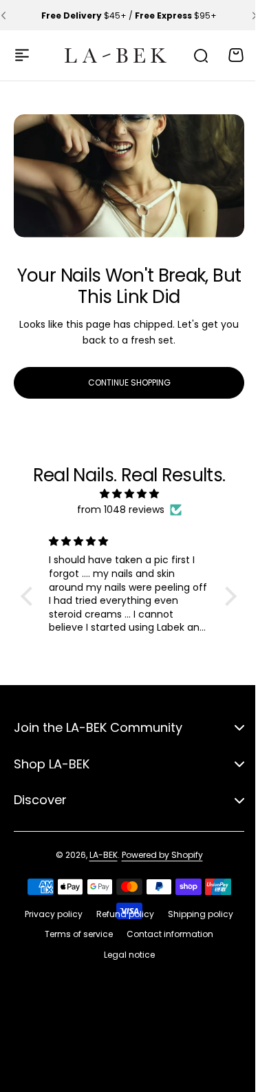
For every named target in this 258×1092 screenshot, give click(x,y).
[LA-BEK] (107, 55)
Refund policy (120, 914)
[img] (123, 494)
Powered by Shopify (156, 855)
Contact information (165, 934)
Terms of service (74, 934)
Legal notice (123, 954)
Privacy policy (49, 914)
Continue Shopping (124, 377)
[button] (244, 15)
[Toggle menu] (22, 55)
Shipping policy (195, 914)
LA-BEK (98, 855)
